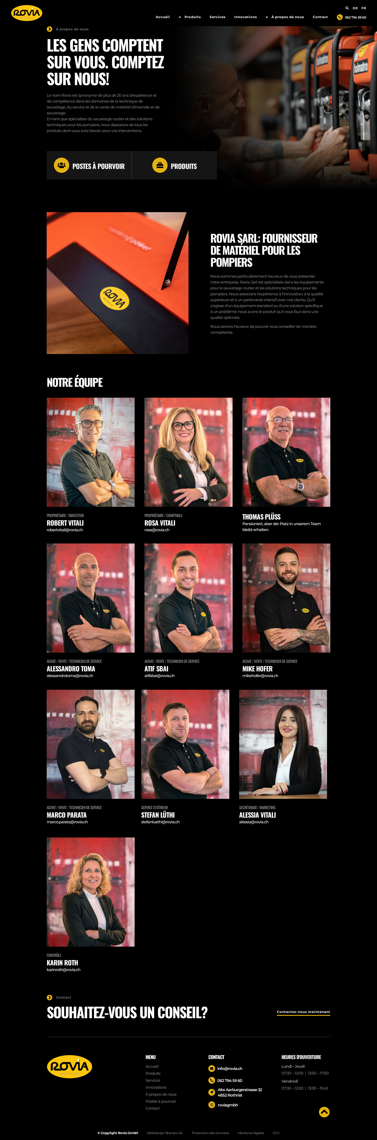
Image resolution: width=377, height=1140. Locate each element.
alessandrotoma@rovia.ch (70, 675)
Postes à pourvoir (98, 166)
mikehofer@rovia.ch (260, 675)
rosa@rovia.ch (156, 530)
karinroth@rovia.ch (63, 969)
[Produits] (160, 165)
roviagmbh (228, 1105)
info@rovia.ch (229, 1068)
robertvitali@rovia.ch (65, 530)
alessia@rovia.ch (253, 822)
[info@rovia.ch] (211, 1068)
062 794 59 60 (355, 17)
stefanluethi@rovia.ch (160, 822)
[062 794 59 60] (340, 17)
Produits (184, 166)
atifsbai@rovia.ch (159, 675)
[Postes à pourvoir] (61, 165)
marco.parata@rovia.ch (67, 822)
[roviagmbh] (211, 1104)
